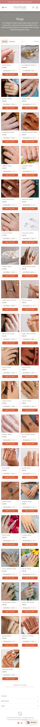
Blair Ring (6, 636)
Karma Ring (27, 501)
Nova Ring (6, 65)
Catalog (4, 696)
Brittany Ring (8, 334)
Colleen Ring (28, 233)
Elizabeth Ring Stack (30, 65)
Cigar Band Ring (29, 266)
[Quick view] (17, 49)
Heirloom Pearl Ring (10, 602)
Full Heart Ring (9, 569)
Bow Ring (6, 535)
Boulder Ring (8, 199)
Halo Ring (26, 367)
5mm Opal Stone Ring (30, 334)
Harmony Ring (8, 132)
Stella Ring (27, 300)
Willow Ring (7, 669)
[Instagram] (21, 723)
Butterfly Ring (28, 434)
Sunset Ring (27, 166)
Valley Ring (7, 233)
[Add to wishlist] (17, 47)
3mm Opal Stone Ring (10, 300)
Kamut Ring (7, 99)
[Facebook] (18, 723)
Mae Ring (6, 468)
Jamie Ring (6, 401)
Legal (3, 706)
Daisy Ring (6, 501)
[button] (33, 7)
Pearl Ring (7, 266)
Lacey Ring (26, 401)
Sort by (4, 41)
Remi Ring (26, 99)
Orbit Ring (7, 166)
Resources (5, 701)
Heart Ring (7, 434)
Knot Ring (6, 367)
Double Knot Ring (30, 132)
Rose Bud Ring (28, 602)
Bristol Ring (27, 199)
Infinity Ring (27, 636)
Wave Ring (26, 468)
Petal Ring (26, 569)
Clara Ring (26, 535)
